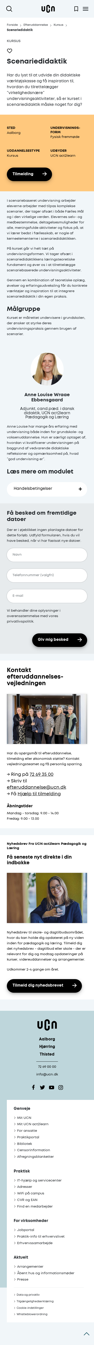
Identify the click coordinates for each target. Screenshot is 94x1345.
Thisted (47, 1054)
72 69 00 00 (47, 1066)
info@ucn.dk (47, 1074)
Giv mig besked (53, 640)
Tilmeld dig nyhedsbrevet (38, 985)
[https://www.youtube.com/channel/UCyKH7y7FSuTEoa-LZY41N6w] (51, 1087)
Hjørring (47, 1047)
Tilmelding (23, 174)
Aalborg (47, 1039)
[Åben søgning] (10, 8)
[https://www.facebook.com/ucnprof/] (33, 1087)
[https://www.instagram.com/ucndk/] (60, 1087)
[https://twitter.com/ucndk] (42, 1087)
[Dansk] (48, 8)
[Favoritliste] (76, 8)
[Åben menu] (85, 9)
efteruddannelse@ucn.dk (36, 787)
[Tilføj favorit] (9, 51)
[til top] (86, 1333)
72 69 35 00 (41, 774)
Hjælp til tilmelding (39, 794)
